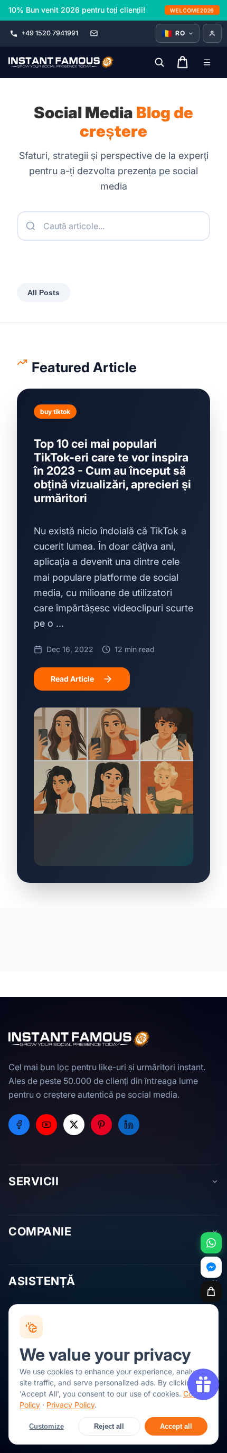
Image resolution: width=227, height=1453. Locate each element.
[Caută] (159, 62)
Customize (46, 1426)
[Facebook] (19, 1124)
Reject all (109, 1426)
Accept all (176, 1426)
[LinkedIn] (128, 1124)
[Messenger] (211, 1267)
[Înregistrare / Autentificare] (212, 33)
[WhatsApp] (211, 1242)
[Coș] (211, 1291)
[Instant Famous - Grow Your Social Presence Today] (61, 62)
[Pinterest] (101, 1124)
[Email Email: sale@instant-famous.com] (94, 33)
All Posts (43, 292)
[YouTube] (46, 1124)
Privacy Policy (70, 1404)
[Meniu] (207, 62)
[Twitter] (73, 1124)
